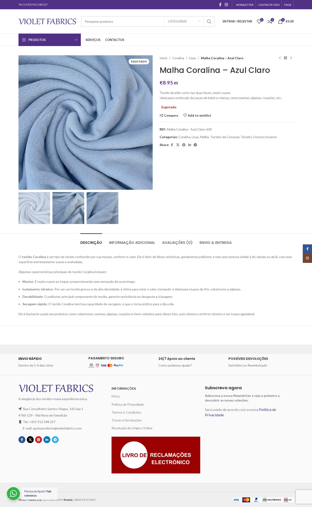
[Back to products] (285, 58)
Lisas (192, 58)
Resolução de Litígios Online (132, 428)
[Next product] (291, 58)
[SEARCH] (209, 21)
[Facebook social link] (220, 4)
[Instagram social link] (226, 4)
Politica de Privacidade (128, 404)
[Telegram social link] (195, 145)
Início (163, 58)
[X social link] (178, 145)
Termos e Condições (126, 412)
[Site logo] (47, 21)
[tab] (91, 240)
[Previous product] (280, 58)
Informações (124, 388)
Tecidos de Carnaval (224, 137)
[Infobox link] (51, 362)
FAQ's (116, 396)
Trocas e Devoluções (127, 420)
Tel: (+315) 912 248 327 (33, 4)
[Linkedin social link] (189, 145)
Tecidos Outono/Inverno (259, 137)
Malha (204, 137)
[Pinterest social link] (184, 145)
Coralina (178, 58)
